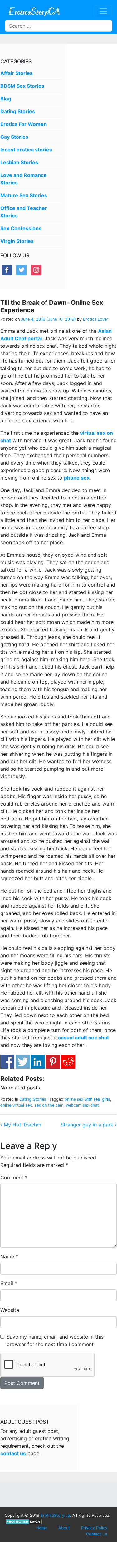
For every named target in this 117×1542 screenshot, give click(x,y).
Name (9, 1256)
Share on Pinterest (53, 1062)
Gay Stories (14, 137)
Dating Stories (17, 111)
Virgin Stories (17, 241)
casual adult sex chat (83, 1037)
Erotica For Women (23, 124)
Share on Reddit (68, 1062)
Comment (13, 1177)
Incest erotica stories (26, 149)
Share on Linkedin (38, 1062)
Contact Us (96, 1534)
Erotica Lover (95, 319)
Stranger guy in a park (88, 1125)
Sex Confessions (20, 228)
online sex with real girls (87, 1099)
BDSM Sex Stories (22, 86)
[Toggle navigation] (103, 11)
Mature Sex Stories (23, 195)
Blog (5, 98)
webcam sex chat (82, 1105)
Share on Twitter (23, 1062)
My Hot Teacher (21, 1125)
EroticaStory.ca (55, 1515)
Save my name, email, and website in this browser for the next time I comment (55, 1340)
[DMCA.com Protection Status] (24, 1521)
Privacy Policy (94, 1528)
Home (41, 1528)
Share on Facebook (7, 1062)
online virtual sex (16, 1105)
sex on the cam (48, 1105)
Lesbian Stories (19, 162)
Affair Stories (16, 73)
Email (8, 1283)
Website (9, 1310)
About (64, 1528)
